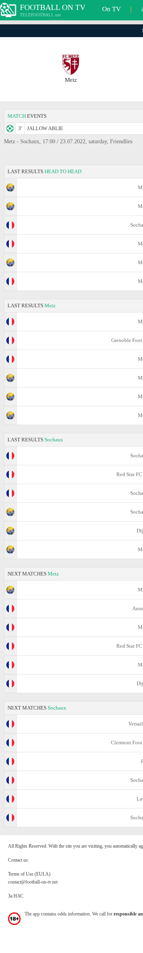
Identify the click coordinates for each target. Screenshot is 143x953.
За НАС (15, 896)
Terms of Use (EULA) (29, 874)
